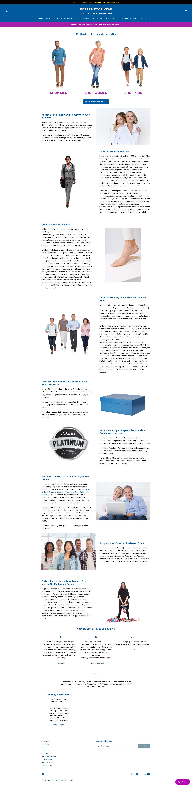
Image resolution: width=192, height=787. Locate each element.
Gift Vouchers (138, 18)
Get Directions (58, 725)
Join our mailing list (104, 741)
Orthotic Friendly (83, 18)
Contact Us (46, 750)
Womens (58, 18)
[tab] (95, 674)
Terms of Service (48, 762)
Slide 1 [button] (95, 674)
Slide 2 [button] (97, 674)
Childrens (69, 18)
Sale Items (111, 18)
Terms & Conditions (49, 756)
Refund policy (47, 765)
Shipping (45, 753)
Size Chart (46, 741)
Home (41, 18)
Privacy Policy (47, 759)
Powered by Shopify (66, 780)
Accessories (98, 18)
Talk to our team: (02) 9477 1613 (96, 13)
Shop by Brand (125, 18)
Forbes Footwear (96, 9)
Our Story (149, 18)
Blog (43, 747)
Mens (49, 18)
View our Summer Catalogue (96, 102)
